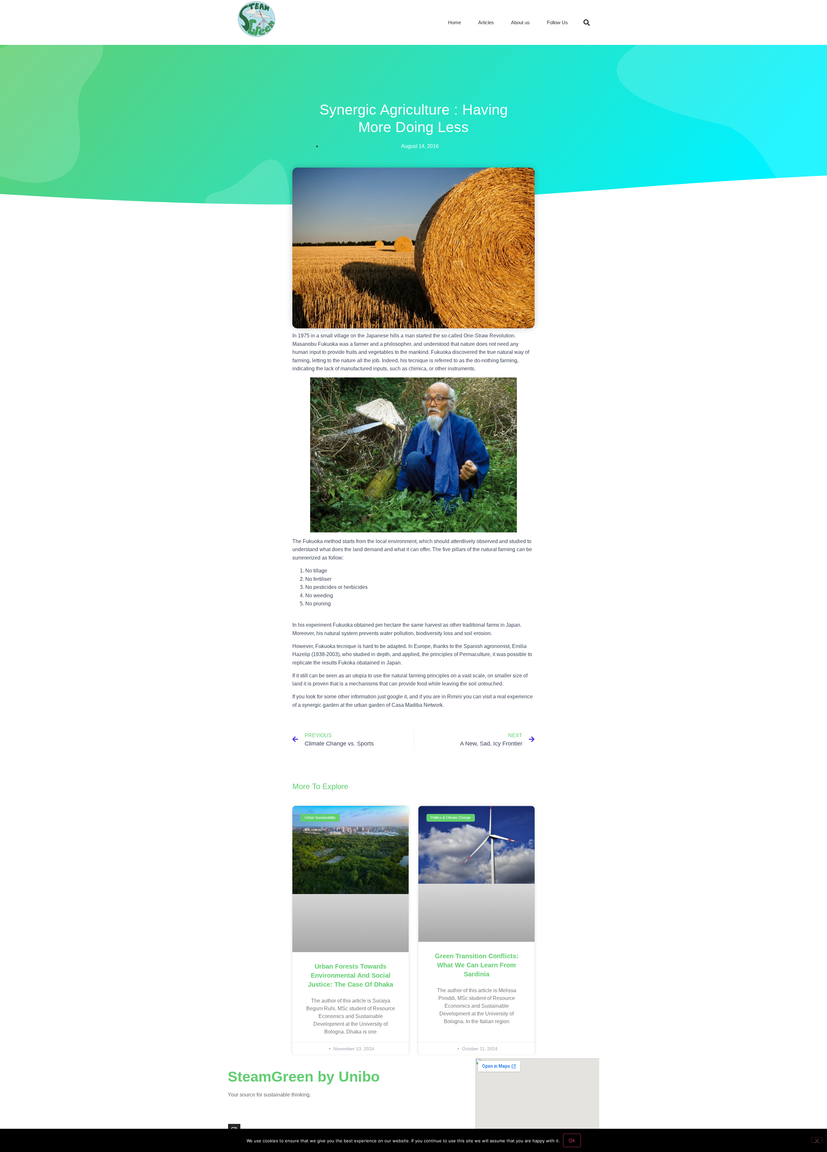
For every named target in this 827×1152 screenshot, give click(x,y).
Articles (486, 22)
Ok (572, 1140)
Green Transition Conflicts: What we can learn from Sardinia (476, 965)
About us (520, 22)
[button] (586, 22)
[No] (816, 1140)
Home (454, 22)
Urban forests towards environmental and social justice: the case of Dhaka (350, 975)
